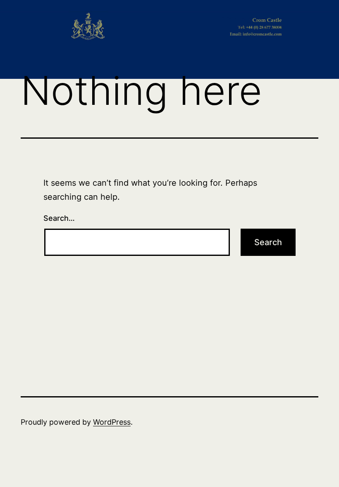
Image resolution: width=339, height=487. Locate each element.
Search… (59, 218)
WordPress (112, 422)
